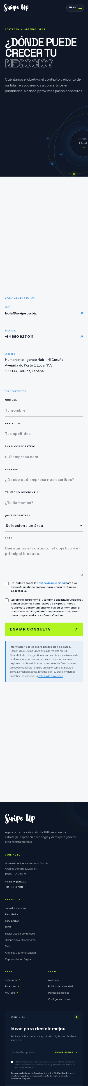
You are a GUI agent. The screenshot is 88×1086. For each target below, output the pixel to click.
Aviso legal (54, 980)
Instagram (12, 980)
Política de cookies (58, 992)
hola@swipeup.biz (44, 310)
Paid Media (11, 914)
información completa (20, 1079)
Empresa (11, 469)
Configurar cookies (59, 999)
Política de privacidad (60, 986)
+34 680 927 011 (44, 334)
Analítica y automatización (20, 952)
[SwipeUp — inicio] (16, 8)
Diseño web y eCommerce (20, 940)
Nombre (11, 400)
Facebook (12, 986)
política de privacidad (51, 583)
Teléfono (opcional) (21, 492)
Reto (9, 538)
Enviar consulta (44, 629)
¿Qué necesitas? (17, 515)
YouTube (11, 992)
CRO (8, 927)
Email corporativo (20, 446)
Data (8, 946)
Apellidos (13, 423)
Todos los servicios (15, 908)
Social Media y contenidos (20, 933)
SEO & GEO (12, 920)
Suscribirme (66, 1052)
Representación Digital (18, 959)
